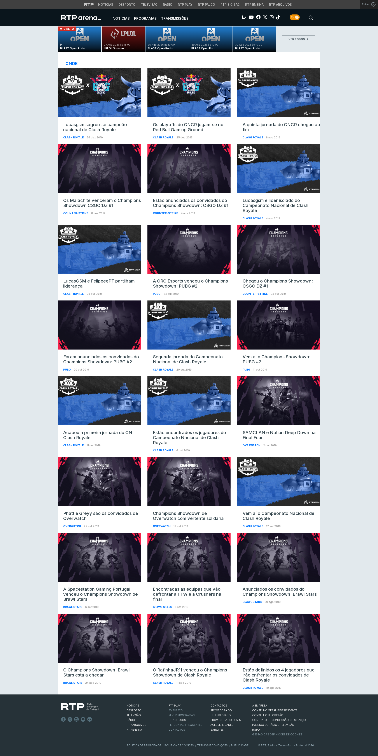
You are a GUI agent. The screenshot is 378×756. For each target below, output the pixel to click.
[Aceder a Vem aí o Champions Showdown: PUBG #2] (278, 325)
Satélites (217, 729)
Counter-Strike (76, 213)
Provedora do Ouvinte (227, 720)
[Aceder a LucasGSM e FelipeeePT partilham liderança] (99, 249)
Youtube (83, 719)
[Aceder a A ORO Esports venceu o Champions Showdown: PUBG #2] (189, 249)
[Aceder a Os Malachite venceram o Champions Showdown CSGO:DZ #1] (99, 168)
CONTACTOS (218, 705)
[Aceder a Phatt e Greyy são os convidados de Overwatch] (99, 481)
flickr (89, 719)
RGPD (256, 729)
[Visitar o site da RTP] (89, 4)
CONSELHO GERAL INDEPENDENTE (274, 710)
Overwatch (252, 445)
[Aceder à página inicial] (85, 17)
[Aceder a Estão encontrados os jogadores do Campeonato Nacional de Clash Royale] (189, 400)
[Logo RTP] (80, 707)
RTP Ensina (254, 4)
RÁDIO (131, 720)
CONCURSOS (177, 720)
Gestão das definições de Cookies (277, 734)
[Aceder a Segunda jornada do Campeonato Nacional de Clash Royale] (189, 325)
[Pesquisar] (309, 17)
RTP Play (185, 4)
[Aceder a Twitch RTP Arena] (244, 17)
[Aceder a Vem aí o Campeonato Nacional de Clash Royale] (278, 481)
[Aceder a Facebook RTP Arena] (258, 17)
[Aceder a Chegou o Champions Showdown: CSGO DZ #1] (278, 249)
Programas (145, 18)
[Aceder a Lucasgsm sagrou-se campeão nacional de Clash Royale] (99, 92)
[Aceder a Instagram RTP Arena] (271, 17)
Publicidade (239, 745)
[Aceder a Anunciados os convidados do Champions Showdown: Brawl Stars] (278, 557)
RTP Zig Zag (230, 4)
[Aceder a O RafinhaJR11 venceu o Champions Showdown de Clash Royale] (189, 638)
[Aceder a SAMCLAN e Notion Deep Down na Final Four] (278, 400)
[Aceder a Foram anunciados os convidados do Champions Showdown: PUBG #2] (99, 325)
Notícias (105, 4)
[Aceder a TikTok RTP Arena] (278, 17)
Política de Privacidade (144, 745)
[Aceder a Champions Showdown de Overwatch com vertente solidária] (189, 481)
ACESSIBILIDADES (221, 724)
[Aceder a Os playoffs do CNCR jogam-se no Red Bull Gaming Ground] (189, 92)
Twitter (70, 719)
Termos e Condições (212, 745)
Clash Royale (73, 137)
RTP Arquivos (280, 4)
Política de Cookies (179, 745)
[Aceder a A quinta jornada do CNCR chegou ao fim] (278, 92)
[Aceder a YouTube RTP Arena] (251, 17)
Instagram (76, 719)
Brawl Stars (73, 607)
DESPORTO (134, 710)
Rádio (167, 4)
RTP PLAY (174, 705)
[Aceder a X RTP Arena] (265, 17)
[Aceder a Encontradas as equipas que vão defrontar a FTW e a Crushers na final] (189, 557)
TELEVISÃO (134, 715)
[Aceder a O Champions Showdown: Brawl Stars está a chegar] (99, 638)
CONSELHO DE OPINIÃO (267, 715)
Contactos (176, 729)
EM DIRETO (175, 710)
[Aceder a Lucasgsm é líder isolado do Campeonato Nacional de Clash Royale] (278, 168)
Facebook (63, 719)
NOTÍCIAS (133, 705)
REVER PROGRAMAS (181, 715)
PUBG (157, 293)
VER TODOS (297, 39)
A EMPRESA (259, 705)
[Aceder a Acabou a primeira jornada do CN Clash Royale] (99, 400)
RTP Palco (206, 4)
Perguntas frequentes (185, 724)
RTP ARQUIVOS (136, 724)
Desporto (127, 4)
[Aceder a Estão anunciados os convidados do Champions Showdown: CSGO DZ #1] (189, 168)
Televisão (149, 4)
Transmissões (174, 18)
